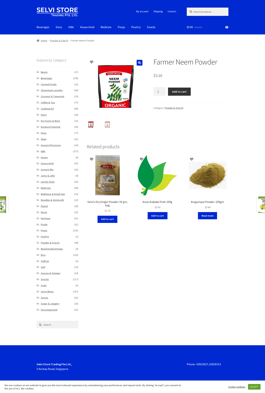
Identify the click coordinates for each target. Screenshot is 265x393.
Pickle (44, 224)
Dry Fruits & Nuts (50, 121)
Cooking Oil (47, 108)
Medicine (106, 27)
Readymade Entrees (52, 248)
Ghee (43, 139)
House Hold (87, 27)
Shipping (158, 11)
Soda (44, 285)
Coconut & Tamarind (52, 96)
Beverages (43, 27)
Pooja (121, 27)
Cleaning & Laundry (52, 90)
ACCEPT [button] (254, 386)
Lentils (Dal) (48, 181)
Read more (207, 215)
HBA (71, 27)
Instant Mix (47, 169)
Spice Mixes (47, 291)
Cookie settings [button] (236, 386)
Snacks (151, 27)
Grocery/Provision (51, 145)
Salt (43, 267)
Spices (44, 297)
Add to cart (179, 91)
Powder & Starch (59, 40)
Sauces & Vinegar (50, 273)
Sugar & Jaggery (50, 303)
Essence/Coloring (50, 126)
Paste (44, 212)
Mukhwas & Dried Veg (53, 194)
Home (44, 40)
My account (142, 11)
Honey (44, 157)
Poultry (136, 27)
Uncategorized (49, 309)
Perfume (45, 218)
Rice (43, 255)
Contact (172, 11)
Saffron (45, 261)
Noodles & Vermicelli (52, 200)
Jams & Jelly (48, 175)
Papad (44, 206)
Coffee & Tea (48, 102)
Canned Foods (49, 84)
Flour (44, 133)
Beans (44, 72)
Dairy (59, 27)
